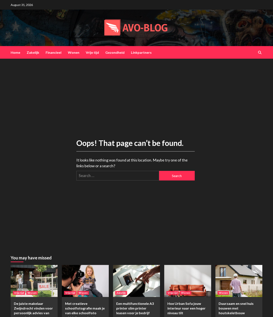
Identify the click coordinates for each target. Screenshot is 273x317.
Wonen (73, 52)
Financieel (53, 52)
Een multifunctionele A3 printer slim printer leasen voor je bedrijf (135, 308)
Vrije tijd (92, 52)
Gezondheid (115, 52)
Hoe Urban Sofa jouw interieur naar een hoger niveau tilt (186, 308)
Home (15, 52)
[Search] (259, 52)
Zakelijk (33, 52)
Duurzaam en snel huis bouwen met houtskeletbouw (236, 308)
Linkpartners (141, 52)
